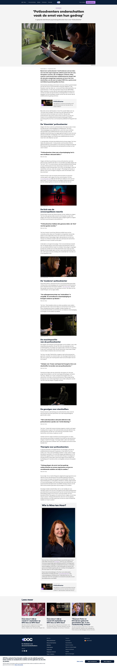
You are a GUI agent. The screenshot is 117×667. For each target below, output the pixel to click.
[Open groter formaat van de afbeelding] (58, 195)
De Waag (56, 561)
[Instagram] (22, 651)
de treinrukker (66, 286)
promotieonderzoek (45, 178)
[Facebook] (24, 651)
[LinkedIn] (26, 651)
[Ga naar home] (58, 2)
